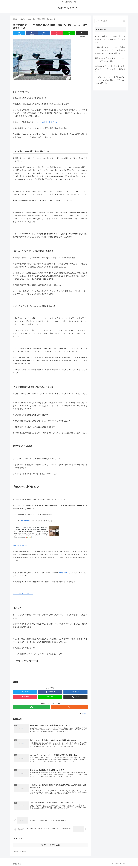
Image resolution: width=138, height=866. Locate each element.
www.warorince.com (20, 545)
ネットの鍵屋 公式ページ (47, 122)
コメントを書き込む (50, 845)
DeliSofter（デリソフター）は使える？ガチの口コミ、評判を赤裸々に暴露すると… (110, 69)
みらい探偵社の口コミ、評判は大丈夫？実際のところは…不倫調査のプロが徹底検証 (110, 39)
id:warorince (25, 521)
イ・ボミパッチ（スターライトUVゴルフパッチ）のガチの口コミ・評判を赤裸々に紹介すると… (109, 80)
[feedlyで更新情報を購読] (31, 707)
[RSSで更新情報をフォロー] (69, 707)
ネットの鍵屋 (63, 573)
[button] (124, 21)
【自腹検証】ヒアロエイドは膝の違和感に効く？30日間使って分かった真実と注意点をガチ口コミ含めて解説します (110, 50)
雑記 (16, 682)
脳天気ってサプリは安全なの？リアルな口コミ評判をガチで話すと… (110, 59)
